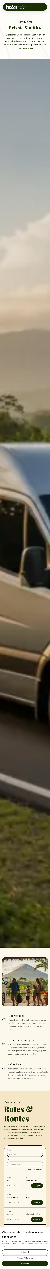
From (9, 1150)
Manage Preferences (25, 1258)
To (8, 1159)
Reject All (25, 1252)
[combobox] (25, 1154)
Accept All (25, 1264)
